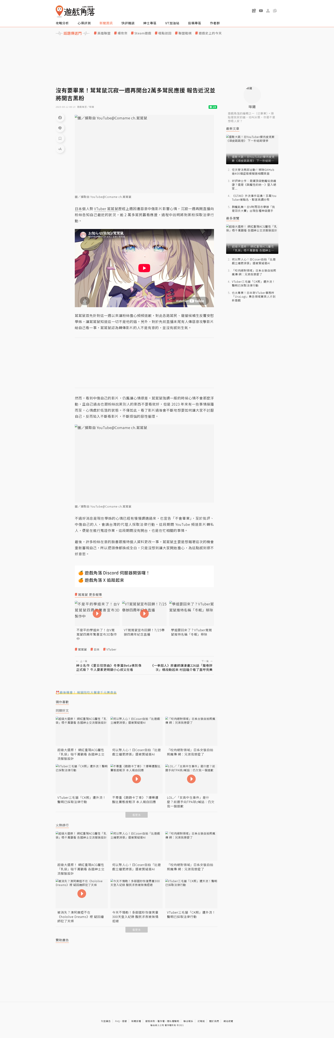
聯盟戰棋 (185, 33)
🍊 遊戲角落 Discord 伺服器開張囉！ (114, 573)
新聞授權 (136, 1021)
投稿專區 (194, 23)
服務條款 (150, 1021)
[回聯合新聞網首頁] (59, 11)
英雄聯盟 (104, 33)
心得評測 (84, 23)
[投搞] (254, 11)
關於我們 (214, 1021)
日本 (97, 649)
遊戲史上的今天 (210, 33)
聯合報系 (188, 1021)
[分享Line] (60, 128)
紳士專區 (150, 23)
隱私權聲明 (173, 1021)
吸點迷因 (165, 33)
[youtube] (261, 11)
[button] (275, 11)
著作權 (161, 1021)
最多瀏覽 (232, 218)
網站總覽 (228, 1021)
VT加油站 (172, 23)
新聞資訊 (106, 23)
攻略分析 (62, 23)
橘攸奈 (123, 33)
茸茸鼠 (82, 649)
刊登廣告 (106, 1021)
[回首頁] (75, 11)
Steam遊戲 (142, 33)
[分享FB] (60, 117)
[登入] (268, 11)
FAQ (117, 1021)
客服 (124, 1021)
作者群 (215, 23)
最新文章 (232, 128)
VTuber (111, 649)
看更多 (136, 815)
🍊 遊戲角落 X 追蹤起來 (101, 580)
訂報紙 (201, 1021)
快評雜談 (128, 23)
